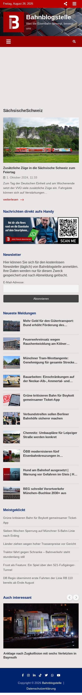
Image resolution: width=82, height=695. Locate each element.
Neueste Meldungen (19, 313)
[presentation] (70, 597)
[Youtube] (58, 675)
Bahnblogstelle (48, 17)
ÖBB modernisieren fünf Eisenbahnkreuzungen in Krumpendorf (41, 455)
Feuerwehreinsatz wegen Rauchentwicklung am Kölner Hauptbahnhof (44, 343)
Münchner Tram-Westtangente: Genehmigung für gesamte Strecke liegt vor (48, 362)
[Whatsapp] (52, 675)
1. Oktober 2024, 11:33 (22, 177)
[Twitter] (46, 675)
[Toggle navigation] (8, 41)
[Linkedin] (34, 675)
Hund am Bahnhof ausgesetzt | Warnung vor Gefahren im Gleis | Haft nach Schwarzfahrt (50, 474)
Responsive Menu (65, 4)
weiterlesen (11, 199)
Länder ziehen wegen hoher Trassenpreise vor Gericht (39, 543)
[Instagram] (28, 675)
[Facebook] (22, 675)
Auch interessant (17, 598)
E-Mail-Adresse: (13, 282)
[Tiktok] (40, 675)
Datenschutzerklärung (41, 688)
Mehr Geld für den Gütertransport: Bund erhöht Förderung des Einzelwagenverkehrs (48, 325)
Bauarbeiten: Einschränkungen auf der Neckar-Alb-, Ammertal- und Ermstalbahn (48, 381)
